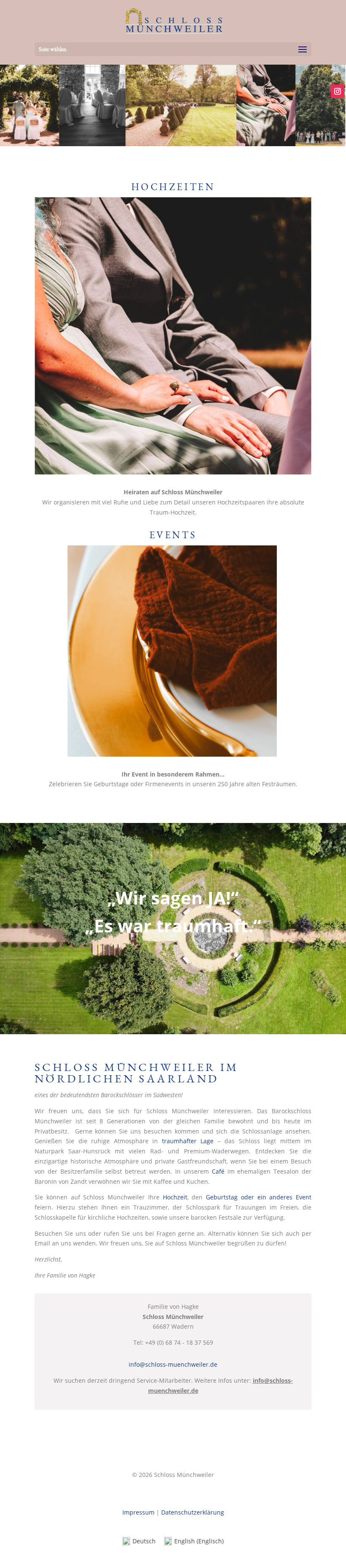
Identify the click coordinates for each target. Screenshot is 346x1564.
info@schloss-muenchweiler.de (173, 1364)
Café (218, 1171)
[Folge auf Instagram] (337, 91)
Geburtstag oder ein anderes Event (258, 1197)
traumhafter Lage (188, 1141)
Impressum (138, 1512)
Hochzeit (175, 1197)
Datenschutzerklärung (192, 1512)
